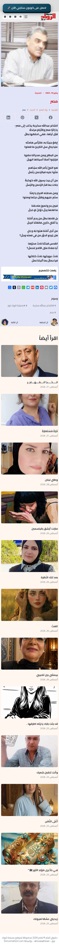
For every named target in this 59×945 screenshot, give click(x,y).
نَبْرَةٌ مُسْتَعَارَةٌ (50, 431)
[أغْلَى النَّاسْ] (29, 800)
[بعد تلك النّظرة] (29, 556)
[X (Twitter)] (15, 16)
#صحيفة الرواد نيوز (17, 305)
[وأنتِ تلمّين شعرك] (29, 751)
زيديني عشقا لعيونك (45, 918)
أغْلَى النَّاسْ (51, 821)
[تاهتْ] (29, 605)
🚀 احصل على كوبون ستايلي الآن (26, 7)
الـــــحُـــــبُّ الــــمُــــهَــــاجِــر (42, 382)
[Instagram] (10, 16)
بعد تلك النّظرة (49, 577)
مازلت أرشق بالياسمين (44, 528)
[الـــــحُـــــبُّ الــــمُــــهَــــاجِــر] (29, 361)
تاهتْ (54, 626)
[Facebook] (20, 16)
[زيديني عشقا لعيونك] (29, 897)
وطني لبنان (51, 479)
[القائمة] (25, 16)
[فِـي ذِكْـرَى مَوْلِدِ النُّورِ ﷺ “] (29, 849)
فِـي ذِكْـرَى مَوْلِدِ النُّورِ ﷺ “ (43, 870)
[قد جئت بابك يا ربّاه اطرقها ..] (29, 702)
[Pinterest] (22, 117)
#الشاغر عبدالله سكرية (44, 305)
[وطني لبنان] (29, 458)
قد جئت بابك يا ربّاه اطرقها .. (42, 723)
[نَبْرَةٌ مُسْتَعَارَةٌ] (29, 410)
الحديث (38, 93)
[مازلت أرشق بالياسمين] (29, 507)
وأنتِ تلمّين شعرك (47, 772)
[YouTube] (5, 16)
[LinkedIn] (8, 117)
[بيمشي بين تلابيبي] (29, 654)
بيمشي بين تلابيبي (47, 674)
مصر (53, 312)
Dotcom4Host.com (14, 941)
